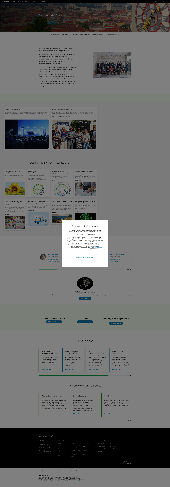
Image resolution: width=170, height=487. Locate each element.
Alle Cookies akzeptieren (85, 254)
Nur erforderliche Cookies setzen (85, 257)
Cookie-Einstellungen (85, 261)
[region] (85, 243)
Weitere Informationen (96, 247)
